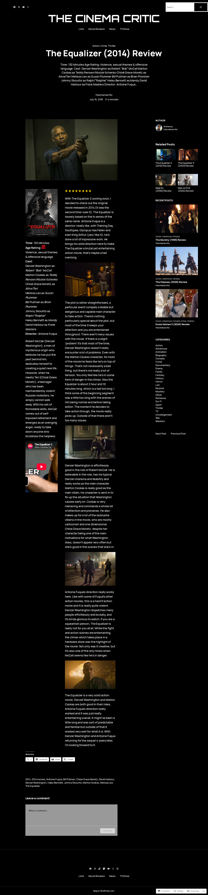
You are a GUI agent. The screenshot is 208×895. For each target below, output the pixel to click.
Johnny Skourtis (73, 782)
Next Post (161, 433)
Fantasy (176, 236)
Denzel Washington (35, 782)
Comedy (176, 321)
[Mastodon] (104, 869)
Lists (81, 29)
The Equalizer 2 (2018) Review (164, 164)
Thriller (112, 45)
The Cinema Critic (104, 18)
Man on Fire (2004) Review (186, 189)
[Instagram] (19, 7)
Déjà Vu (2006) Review (163, 189)
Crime (104, 45)
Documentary (163, 365)
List (158, 385)
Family (159, 371)
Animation (161, 351)
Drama (159, 368)
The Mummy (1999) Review (171, 239)
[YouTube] (23, 7)
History (159, 378)
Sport (159, 404)
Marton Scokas (91, 782)
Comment (107, 831)
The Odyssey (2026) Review (171, 282)
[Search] (200, 7)
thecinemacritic (104, 94)
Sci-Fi (159, 401)
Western (160, 421)
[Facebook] (14, 7)
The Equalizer (32, 786)
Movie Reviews (96, 29)
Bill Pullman (69, 779)
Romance (161, 398)
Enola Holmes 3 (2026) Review (173, 324)
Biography (161, 355)
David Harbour (106, 779)
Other (159, 394)
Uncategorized (164, 414)
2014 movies (38, 779)
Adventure (167, 236)
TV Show (124, 29)
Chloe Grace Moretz (87, 779)
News (112, 29)
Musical (160, 388)
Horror (159, 381)
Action (95, 45)
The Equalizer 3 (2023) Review (186, 164)
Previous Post (178, 433)
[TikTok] (99, 869)
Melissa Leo (106, 782)
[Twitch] (117, 869)
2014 (28, 779)
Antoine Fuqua (54, 779)
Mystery (190, 321)
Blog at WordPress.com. (104, 890)
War (158, 417)
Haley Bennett (55, 782)
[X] (28, 7)
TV (157, 411)
